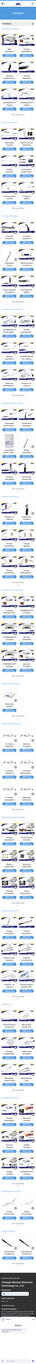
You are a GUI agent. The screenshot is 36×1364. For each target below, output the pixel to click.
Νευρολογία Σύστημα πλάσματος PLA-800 (9, 705)
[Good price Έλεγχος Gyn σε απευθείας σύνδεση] (18, 1092)
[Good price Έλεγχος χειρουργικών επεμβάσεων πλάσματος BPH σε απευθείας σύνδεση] (27, 922)
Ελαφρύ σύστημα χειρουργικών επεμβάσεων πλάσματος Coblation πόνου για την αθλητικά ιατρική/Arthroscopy (9, 1173)
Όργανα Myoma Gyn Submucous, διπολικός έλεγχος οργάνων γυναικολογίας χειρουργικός (26, 1079)
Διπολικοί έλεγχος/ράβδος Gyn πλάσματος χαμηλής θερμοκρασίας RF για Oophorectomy (9, 1053)
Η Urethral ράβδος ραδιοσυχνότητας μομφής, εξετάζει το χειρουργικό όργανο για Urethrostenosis (26, 197)
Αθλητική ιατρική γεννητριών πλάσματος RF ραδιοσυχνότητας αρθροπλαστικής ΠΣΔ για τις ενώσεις (26, 264)
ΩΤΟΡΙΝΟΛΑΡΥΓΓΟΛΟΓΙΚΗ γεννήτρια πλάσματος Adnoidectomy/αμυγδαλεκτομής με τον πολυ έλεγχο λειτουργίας (26, 612)
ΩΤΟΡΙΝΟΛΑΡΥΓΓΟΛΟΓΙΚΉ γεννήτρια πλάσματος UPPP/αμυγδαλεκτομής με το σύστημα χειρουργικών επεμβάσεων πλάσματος (9, 665)
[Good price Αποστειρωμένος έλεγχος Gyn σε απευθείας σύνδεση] (9, 1016)
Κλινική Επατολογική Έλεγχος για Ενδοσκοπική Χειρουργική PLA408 (27, 1213)
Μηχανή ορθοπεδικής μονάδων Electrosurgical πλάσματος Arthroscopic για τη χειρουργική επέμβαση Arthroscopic (9, 866)
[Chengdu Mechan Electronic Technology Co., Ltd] (18, 3)
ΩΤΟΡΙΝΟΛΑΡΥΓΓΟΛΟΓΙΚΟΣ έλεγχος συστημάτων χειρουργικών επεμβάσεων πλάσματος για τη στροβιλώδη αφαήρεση (9, 104)
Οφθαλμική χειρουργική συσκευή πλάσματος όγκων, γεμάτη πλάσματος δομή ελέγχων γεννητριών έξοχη (26, 799)
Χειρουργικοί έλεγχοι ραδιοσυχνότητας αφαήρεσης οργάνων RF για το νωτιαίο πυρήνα (9, 264)
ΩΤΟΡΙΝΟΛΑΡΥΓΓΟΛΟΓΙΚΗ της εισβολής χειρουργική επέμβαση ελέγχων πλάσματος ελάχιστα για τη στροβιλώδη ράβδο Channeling (26, 358)
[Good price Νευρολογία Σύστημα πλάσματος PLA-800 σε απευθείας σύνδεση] (9, 695)
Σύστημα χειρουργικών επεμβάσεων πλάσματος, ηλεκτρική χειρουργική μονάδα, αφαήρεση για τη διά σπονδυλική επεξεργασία (9, 839)
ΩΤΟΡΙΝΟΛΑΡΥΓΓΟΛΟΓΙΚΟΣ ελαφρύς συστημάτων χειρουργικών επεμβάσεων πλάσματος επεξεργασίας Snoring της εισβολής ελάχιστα (26, 104)
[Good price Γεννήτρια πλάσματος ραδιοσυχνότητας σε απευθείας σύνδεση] (18, 304)
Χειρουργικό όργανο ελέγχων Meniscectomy (9, 425)
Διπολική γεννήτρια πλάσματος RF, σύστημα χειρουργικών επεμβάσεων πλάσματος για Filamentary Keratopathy (26, 745)
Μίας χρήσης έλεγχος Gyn (26, 1026)
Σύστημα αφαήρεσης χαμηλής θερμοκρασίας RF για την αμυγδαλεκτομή (26, 77)
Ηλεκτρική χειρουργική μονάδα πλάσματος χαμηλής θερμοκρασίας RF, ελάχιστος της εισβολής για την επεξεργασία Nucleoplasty (27, 866)
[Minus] (33, 1319)
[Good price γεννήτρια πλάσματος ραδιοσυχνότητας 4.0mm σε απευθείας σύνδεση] (9, 227)
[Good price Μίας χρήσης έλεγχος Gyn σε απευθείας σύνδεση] (27, 1016)
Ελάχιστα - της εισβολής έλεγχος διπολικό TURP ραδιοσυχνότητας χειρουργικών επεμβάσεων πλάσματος (9, 986)
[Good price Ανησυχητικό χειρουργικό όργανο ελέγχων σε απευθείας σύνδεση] (27, 414)
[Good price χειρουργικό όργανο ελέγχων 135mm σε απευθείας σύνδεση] (9, 441)
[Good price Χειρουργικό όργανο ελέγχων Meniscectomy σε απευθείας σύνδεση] (9, 414)
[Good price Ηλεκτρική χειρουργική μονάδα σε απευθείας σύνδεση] (18, 905)
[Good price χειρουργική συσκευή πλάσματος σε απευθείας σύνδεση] (18, 211)
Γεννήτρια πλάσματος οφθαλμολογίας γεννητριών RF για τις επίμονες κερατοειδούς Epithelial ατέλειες (9, 745)
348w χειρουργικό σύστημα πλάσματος (9, 50)
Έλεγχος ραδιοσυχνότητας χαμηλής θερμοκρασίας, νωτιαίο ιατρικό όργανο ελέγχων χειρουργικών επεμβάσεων (26, 572)
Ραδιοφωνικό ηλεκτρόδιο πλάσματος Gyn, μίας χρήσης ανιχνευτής (27, 1053)
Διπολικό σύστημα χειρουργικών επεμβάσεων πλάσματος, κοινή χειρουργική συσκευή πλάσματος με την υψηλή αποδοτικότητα (9, 1146)
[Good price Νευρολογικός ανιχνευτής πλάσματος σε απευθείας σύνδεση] (18, 812)
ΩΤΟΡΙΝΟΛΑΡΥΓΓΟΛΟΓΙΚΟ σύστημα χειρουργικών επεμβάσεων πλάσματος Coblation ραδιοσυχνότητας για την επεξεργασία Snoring (26, 1173)
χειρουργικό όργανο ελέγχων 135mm (9, 451)
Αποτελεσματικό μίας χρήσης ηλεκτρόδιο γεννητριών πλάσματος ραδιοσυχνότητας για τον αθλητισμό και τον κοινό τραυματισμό (9, 291)
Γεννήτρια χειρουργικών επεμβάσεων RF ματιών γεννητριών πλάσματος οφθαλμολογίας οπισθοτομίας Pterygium (9, 799)
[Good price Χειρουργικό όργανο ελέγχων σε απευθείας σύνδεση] (18, 491)
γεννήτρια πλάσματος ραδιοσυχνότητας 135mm (26, 237)
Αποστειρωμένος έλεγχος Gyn (9, 1026)
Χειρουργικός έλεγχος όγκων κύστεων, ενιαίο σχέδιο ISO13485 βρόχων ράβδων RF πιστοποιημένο (26, 171)
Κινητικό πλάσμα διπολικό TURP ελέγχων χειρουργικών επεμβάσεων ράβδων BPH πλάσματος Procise (26, 986)
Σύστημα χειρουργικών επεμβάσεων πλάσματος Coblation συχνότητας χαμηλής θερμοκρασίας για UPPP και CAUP (9, 1119)
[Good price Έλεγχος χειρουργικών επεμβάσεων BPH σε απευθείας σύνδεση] (18, 999)
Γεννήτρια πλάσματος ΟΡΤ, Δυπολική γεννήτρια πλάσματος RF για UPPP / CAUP (9, 612)
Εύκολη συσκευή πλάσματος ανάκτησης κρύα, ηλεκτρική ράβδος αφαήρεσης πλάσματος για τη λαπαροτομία (26, 144)
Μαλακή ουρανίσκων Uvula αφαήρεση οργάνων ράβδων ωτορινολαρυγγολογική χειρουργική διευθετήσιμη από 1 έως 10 (9, 358)
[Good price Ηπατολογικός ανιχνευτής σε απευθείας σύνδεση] (18, 1226)
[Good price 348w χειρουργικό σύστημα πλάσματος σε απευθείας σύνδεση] (9, 40)
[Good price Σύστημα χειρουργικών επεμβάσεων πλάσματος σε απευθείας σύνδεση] (18, 117)
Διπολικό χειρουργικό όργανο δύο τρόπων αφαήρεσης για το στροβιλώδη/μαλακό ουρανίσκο (26, 638)
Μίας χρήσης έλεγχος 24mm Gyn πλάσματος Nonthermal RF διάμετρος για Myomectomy (9, 1079)
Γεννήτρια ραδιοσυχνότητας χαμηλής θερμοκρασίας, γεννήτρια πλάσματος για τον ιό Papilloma (26, 772)
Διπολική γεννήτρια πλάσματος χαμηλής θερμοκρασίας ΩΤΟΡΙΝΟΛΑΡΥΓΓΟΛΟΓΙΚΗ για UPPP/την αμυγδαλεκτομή (26, 665)
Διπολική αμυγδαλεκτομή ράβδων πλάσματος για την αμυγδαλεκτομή (9, 77)
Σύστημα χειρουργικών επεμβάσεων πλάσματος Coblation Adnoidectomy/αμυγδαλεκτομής (26, 50)
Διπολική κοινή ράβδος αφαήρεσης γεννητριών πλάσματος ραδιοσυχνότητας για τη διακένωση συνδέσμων (26, 291)
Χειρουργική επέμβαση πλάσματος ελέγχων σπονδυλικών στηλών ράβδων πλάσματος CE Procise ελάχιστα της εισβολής (26, 518)
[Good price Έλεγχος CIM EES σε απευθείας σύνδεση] (18, 1266)
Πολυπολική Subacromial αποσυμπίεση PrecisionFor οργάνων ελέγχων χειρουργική (27, 478)
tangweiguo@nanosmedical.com (16, 1294)
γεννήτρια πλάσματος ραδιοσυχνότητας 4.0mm (9, 237)
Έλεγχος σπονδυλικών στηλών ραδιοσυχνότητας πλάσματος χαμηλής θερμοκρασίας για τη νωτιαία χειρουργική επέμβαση (9, 545)
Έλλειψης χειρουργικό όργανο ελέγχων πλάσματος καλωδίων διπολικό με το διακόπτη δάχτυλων (9, 478)
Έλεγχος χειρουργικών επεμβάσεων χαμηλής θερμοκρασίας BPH (9, 932)
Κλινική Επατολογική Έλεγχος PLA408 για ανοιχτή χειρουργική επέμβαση (9, 1213)
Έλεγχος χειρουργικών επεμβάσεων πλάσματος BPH (27, 932)
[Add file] (2, 1361)
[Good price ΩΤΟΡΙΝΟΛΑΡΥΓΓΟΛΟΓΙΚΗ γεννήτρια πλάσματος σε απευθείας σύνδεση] (18, 678)
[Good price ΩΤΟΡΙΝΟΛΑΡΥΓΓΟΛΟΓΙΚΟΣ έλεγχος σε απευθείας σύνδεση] (18, 398)
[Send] (33, 1361)
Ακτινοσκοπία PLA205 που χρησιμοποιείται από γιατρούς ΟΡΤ (9, 1253)
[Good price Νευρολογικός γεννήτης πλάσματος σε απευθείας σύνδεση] (18, 718)
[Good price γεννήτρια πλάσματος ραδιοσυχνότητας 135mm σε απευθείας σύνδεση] (27, 227)
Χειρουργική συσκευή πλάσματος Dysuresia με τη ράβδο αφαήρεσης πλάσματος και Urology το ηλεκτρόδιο (9, 144)
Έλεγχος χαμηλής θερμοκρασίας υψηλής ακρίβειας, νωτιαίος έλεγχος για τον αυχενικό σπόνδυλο (26, 545)
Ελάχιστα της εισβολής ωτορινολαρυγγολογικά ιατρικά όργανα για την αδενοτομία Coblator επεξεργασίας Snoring (26, 385)
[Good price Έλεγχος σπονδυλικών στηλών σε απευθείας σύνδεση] (18, 585)
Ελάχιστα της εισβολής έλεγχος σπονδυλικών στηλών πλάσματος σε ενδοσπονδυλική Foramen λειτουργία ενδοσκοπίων (9, 518)
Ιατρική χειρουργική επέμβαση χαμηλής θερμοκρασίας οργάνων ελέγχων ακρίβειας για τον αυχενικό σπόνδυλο (26, 451)
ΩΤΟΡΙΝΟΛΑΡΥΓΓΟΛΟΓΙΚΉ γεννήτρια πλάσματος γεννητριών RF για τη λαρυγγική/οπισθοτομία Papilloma (9, 638)
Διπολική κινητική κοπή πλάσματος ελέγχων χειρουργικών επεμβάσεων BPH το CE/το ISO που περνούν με (27, 959)
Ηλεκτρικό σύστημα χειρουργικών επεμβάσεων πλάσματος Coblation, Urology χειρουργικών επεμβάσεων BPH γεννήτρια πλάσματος (26, 1119)
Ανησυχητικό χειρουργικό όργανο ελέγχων (27, 425)
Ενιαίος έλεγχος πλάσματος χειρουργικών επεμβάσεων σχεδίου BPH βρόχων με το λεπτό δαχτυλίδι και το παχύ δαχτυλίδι (9, 959)
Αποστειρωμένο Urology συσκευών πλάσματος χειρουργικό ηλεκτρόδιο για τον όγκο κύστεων (9, 197)
